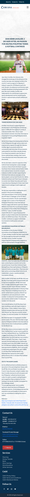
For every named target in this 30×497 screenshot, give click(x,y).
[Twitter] (8, 489)
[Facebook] (4, 489)
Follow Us (21, 2)
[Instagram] (11, 489)
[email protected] (7, 428)
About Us (8, 2)
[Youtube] (15, 489)
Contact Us (15, 2)
